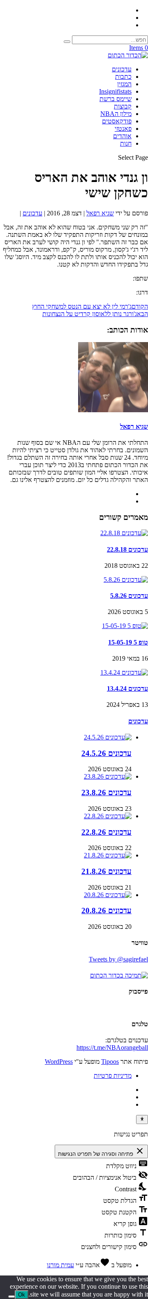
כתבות (123, 76)
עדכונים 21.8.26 (106, 871)
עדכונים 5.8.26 (129, 595)
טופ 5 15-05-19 (128, 642)
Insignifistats (115, 91)
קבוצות (123, 106)
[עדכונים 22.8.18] (124, 532)
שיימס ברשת (115, 98)
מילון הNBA (116, 113)
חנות (126, 143)
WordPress (59, 1061)
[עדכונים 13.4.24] (124, 672)
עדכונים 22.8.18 (127, 549)
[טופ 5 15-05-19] (125, 625)
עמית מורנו (60, 1264)
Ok (21, 1295)
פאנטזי (123, 128)
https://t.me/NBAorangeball (112, 1047)
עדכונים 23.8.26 (106, 792)
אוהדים (122, 135)
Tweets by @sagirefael (118, 959)
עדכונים (122, 69)
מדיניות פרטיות (113, 1075)
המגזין (124, 83)
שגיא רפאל (100, 213)
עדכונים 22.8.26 (106, 832)
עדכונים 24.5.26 (106, 753)
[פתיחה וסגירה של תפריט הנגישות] (142, 1119)
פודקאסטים (117, 121)
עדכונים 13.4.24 (127, 688)
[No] (11, 1296)
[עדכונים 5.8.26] (126, 579)
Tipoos (110, 1061)
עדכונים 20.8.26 (106, 910)
